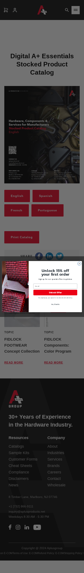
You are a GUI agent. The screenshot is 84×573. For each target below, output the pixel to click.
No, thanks (55, 304)
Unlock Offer (55, 292)
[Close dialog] (79, 263)
